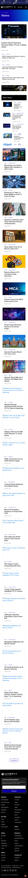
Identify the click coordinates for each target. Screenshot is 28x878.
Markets (7, 39)
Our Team (3, 857)
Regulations (4, 809)
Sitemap (16, 860)
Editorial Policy (15, 865)
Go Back (6, 12)
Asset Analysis (4, 826)
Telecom (17, 819)
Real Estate (17, 812)
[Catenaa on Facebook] (10, 870)
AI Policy (22, 865)
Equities (19, 102)
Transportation (18, 822)
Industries (10, 190)
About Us (3, 855)
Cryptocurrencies (20, 113)
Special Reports (5, 807)
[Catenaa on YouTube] (5, 870)
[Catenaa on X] (2, 870)
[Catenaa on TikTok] (8, 870)
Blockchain (3, 840)
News (2, 39)
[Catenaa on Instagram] (16, 870)
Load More (14, 760)
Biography (3, 835)
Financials (11, 402)
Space (16, 814)
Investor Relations (19, 845)
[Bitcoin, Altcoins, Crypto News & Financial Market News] (7, 7)
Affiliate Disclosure (16, 867)
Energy (16, 802)
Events (16, 840)
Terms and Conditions (6, 865)
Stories (2, 821)
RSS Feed (17, 829)
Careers (3, 860)
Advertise (17, 848)
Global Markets (19, 134)
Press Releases (18, 835)
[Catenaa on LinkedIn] (13, 870)
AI (1, 838)
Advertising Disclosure (6, 867)
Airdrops (17, 843)
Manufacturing (18, 809)
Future (2, 848)
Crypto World (4, 845)
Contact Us (17, 857)
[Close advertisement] (27, 1)
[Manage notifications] (25, 876)
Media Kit (17, 850)
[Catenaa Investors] (14, 774)
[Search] (14, 7)
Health (10, 742)
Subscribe (14, 791)
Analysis (3, 824)
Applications (4, 843)
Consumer (11, 429)
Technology (17, 817)
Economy (3, 812)
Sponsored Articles (19, 838)
